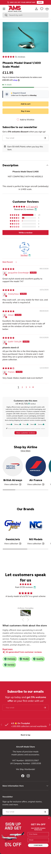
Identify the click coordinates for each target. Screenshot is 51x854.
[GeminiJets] (13, 525)
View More (25, 450)
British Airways (12, 480)
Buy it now (25, 111)
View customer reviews (25, 433)
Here (40, 2)
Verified (24, 255)
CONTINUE (38, 845)
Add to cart (25, 104)
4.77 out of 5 (32, 206)
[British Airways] (13, 466)
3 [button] (26, 387)
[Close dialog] (49, 818)
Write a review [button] (25, 232)
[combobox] (25, 15)
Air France (35, 480)
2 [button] (22, 387)
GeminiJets (13, 539)
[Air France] (36, 466)
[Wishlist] (41, 9)
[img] (8, 269)
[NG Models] (36, 525)
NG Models (35, 539)
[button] (47, 9)
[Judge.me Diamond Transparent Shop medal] (24, 247)
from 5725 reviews (24, 587)
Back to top (25, 735)
